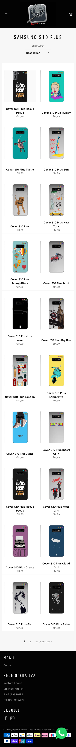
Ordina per (38, 46)
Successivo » (43, 641)
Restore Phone (20, 729)
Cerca (7, 665)
